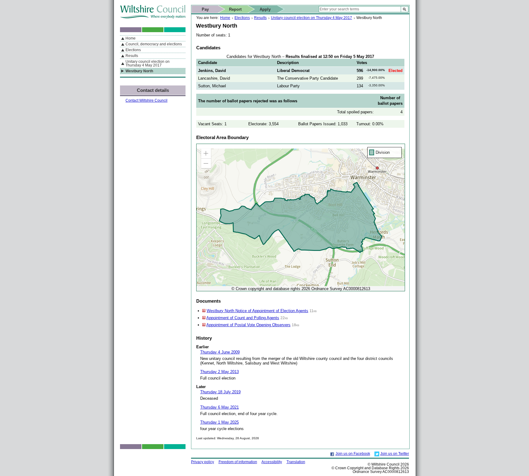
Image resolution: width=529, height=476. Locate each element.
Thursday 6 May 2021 (219, 407)
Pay (205, 9)
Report (235, 9)
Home (225, 18)
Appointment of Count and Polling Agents (242, 317)
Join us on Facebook (353, 453)
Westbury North (139, 71)
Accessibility (271, 462)
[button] (206, 153)
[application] (301, 217)
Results (260, 18)
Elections (242, 18)
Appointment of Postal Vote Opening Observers (248, 325)
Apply (265, 9)
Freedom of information (238, 462)
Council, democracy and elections (154, 44)
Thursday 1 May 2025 (219, 422)
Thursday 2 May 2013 (219, 371)
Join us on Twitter (394, 453)
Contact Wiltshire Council (146, 100)
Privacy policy (202, 462)
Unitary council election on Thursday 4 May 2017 (311, 18)
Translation (296, 462)
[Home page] (153, 17)
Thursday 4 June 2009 (220, 352)
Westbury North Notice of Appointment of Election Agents (257, 310)
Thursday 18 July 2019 (220, 392)
